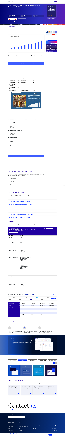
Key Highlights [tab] (18, 29)
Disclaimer (34, 424)
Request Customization (49, 228)
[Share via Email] (54, 18)
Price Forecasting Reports (47, 424)
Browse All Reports (10, 21)
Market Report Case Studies (50, 45)
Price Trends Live (22, 360)
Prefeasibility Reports (47, 426)
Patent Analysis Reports (54, 424)
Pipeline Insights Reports (54, 425)
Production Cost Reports (42, 360)
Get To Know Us (24, 393)
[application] (26, 44)
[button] (46, 1)
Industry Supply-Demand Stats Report (54, 430)
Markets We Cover (49, 393)
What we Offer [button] (17, 1)
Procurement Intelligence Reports (48, 429)
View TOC (44, 228)
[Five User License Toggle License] (37, 297)
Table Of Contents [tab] (27, 29)
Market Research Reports (52, 360)
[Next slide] (56, 363)
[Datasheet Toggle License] (13, 297)
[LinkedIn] (51, 18)
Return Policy (34, 428)
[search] (50, 1)
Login (54, 1)
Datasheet (48, 35)
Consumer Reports (47, 427)
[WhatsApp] (52, 18)
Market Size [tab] (10, 29)
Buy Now (47, 40)
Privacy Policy (34, 425)
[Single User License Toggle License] (26, 297)
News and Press (41, 425)
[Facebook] (49, 18)
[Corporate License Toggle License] (47, 297)
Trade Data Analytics (13, 360)
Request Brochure (12, 393)
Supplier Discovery (32, 360)
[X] (53, 18)
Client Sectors (21, 1)
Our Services (36, 393)
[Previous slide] (54, 363)
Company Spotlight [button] (26, 1)
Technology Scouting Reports (54, 428)
